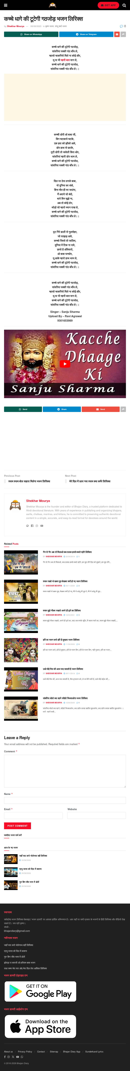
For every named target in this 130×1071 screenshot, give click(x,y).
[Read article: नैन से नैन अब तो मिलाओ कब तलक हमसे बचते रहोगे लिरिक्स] (21, 562)
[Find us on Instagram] (8, 1057)
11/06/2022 (70, 644)
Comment (10, 751)
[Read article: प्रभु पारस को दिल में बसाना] (11, 872)
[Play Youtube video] (65, 364)
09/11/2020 (70, 586)
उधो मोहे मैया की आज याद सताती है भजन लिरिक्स (63, 669)
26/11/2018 (70, 673)
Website (72, 809)
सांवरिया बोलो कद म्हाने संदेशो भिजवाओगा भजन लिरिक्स (65, 698)
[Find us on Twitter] (13, 1057)
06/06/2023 (35, 26)
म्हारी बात (65, 60)
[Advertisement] (65, 97)
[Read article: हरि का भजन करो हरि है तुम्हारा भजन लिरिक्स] (21, 650)
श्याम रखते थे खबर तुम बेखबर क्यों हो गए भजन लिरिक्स (65, 581)
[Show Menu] (5, 5)
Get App (110, 5)
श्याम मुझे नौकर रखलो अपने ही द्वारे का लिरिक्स (62, 610)
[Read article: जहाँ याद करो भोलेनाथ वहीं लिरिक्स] (11, 859)
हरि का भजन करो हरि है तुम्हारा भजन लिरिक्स (61, 639)
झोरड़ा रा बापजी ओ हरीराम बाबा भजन (19, 962)
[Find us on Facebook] (5, 1057)
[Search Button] (124, 5)
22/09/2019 (70, 556)
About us (8, 1051)
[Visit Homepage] (52, 5)
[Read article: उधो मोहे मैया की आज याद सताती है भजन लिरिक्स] (21, 679)
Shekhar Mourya (15, 26)
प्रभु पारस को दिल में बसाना (30, 868)
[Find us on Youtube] (17, 1057)
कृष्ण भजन (49, 26)
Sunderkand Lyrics (94, 1051)
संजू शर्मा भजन (61, 26)
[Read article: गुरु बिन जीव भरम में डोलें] (11, 885)
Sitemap (54, 1051)
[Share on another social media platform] (123, 34)
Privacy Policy (25, 1051)
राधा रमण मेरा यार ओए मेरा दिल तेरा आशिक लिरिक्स (25, 968)
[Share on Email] (117, 34)
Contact (41, 1051)
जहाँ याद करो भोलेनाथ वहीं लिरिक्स (33, 855)
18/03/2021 (70, 615)
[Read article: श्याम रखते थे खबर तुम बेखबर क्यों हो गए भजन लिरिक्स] (21, 592)
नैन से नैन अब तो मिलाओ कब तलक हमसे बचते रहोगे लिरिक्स (67, 552)
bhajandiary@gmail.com (17, 930)
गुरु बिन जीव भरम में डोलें (29, 881)
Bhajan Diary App (71, 1051)
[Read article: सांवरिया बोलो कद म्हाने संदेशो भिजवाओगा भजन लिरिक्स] (21, 709)
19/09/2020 (70, 702)
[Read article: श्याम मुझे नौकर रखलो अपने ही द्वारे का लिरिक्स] (21, 621)
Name (8, 794)
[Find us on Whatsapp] (22, 1057)
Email (8, 809)
